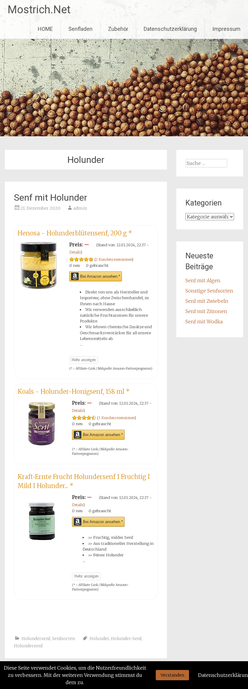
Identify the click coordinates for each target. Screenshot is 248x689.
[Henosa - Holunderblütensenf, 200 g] (40, 287)
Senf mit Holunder (50, 197)
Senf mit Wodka (204, 322)
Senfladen (80, 29)
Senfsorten (63, 638)
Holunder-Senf (126, 638)
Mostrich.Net (39, 9)
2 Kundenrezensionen (114, 259)
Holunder (99, 638)
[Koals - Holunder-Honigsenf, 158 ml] (42, 446)
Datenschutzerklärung (170, 29)
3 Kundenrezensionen (116, 418)
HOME (45, 29)
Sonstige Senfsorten (209, 291)
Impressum (226, 29)
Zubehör (118, 29)
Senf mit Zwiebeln (206, 301)
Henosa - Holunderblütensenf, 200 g (75, 233)
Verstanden (172, 675)
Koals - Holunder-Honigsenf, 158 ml (74, 391)
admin (80, 208)
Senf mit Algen (202, 280)
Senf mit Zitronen (206, 311)
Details (75, 252)
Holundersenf (35, 638)
